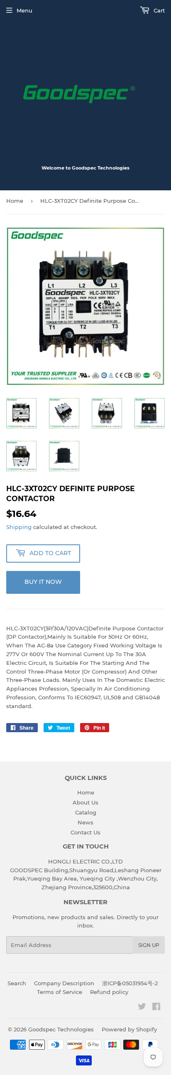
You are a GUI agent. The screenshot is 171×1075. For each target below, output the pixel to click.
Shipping (19, 527)
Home (14, 200)
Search (16, 983)
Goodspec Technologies (61, 1029)
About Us (85, 802)
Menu (24, 10)
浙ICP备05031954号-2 (130, 983)
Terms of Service (59, 992)
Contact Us (85, 832)
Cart (158, 10)
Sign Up (148, 945)
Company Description (64, 983)
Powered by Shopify (129, 1029)
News (85, 822)
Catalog (85, 812)
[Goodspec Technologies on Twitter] (142, 1007)
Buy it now (43, 581)
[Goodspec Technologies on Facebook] (156, 1007)
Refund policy (109, 992)
